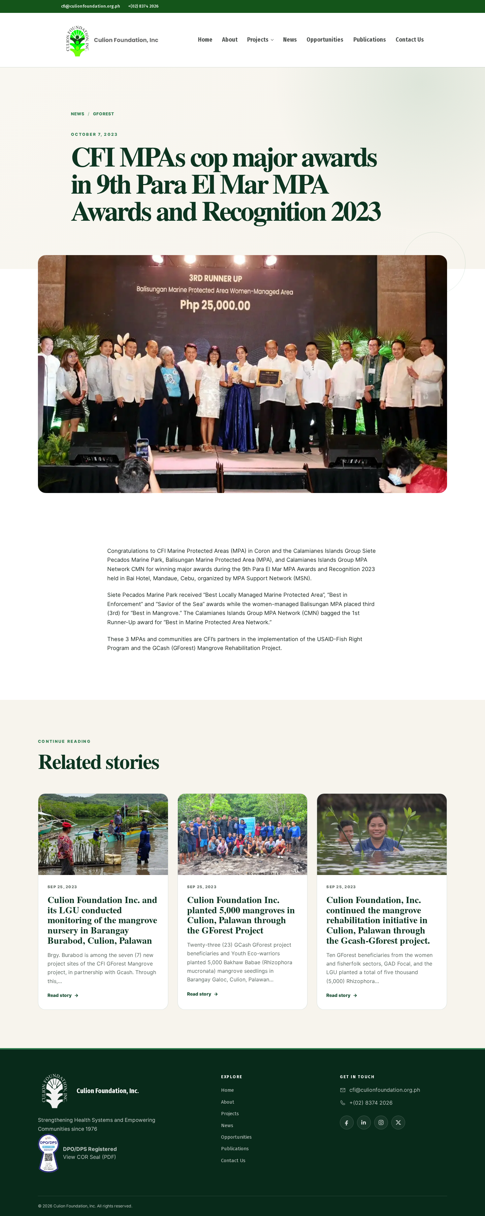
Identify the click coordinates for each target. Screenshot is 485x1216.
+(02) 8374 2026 (143, 6)
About (230, 39)
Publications (369, 39)
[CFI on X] (398, 1122)
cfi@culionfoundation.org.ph (90, 6)
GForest (103, 113)
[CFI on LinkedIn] (364, 1122)
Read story (63, 995)
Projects (258, 39)
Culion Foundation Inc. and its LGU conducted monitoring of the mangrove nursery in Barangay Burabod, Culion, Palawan (102, 920)
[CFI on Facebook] (347, 1122)
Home (205, 39)
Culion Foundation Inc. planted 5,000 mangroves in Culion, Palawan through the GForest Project (241, 915)
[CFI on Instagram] (381, 1122)
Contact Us (410, 39)
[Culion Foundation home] (110, 40)
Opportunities (325, 39)
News (290, 39)
